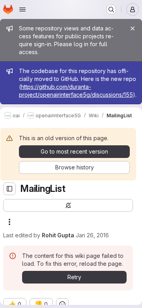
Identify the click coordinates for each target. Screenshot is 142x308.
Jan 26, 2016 (92, 235)
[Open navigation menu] (22, 9)
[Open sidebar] (9, 188)
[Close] (132, 28)
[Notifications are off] (68, 205)
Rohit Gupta (58, 235)
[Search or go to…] (111, 9)
